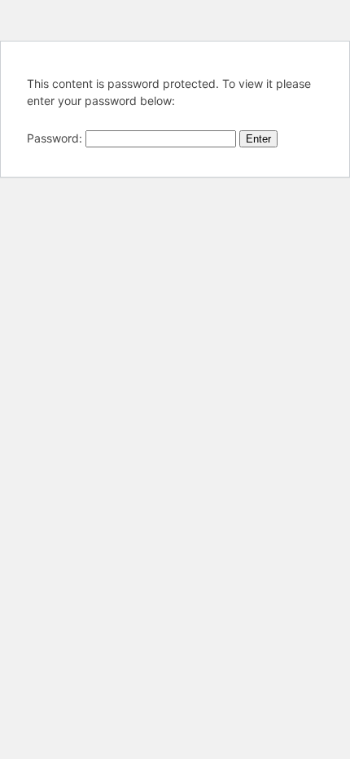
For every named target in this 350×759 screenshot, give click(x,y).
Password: (56, 138)
